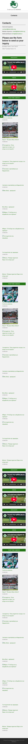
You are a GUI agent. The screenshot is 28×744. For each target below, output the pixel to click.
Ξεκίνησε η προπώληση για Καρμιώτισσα (13, 185)
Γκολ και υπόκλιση (7, 118)
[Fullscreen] (23, 72)
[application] (14, 67)
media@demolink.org (19, 31)
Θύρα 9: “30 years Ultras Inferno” (10, 139)
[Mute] (21, 72)
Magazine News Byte (14, 740)
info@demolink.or (17, 34)
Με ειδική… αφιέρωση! (8, 207)
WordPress (14, 741)
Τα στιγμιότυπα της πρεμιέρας (10, 252)
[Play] (4, 72)
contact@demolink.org (9, 29)
